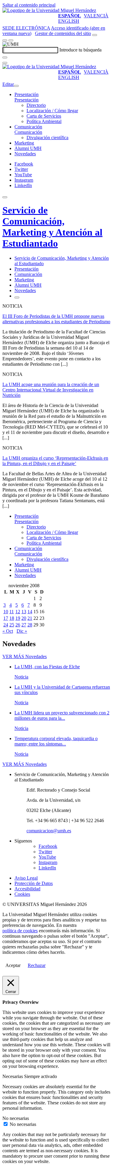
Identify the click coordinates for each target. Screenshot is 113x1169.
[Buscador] (94, 35)
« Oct (7, 631)
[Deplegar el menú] (16, 297)
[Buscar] (4, 57)
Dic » (22, 631)
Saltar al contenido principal (28, 4)
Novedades (25, 153)
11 (11, 611)
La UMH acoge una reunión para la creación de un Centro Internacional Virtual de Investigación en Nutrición (50, 390)
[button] (26, 99)
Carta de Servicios (44, 116)
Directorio (36, 105)
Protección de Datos (33, 883)
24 (5, 624)
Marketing (24, 142)
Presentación (26, 94)
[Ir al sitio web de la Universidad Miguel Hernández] (49, 10)
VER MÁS (24, 656)
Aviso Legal (26, 877)
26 (17, 624)
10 (5, 611)
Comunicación (28, 126)
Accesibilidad (27, 888)
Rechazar (37, 965)
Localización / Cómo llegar (52, 110)
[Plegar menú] (16, 86)
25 (11, 624)
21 (29, 618)
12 (17, 611)
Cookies (22, 894)
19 (17, 618)
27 (23, 624)
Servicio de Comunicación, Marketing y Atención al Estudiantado (52, 227)
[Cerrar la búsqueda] (4, 63)
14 (29, 611)
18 (11, 618)
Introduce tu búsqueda (80, 49)
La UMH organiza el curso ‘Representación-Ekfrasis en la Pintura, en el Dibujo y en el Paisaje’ (55, 461)
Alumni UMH (28, 148)
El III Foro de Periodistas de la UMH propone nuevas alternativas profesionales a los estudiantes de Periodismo (56, 319)
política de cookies (20, 930)
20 (23, 618)
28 (29, 624)
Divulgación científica (47, 137)
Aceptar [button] (12, 965)
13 (23, 611)
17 (5, 618)
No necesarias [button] (15, 1118)
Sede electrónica (26, 28)
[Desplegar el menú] (10, 40)
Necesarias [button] (13, 1076)
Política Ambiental (44, 121)
